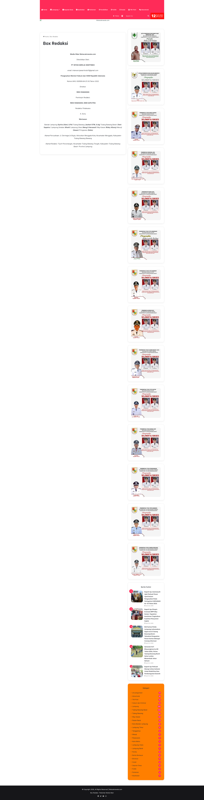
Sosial (123, 10)
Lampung (55, 10)
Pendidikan (104, 10)
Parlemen (92, 10)
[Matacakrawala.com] (47, 3)
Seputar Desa (68, 10)
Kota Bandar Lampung (140, 724)
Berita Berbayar (137, 755)
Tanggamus (136, 731)
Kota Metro (136, 741)
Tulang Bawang (137, 713)
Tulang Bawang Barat (139, 710)
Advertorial (145, 10)
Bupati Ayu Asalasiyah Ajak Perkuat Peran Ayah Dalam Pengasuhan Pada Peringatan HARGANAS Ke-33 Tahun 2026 (152, 597)
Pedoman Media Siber (106, 793)
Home (45, 10)
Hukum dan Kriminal (139, 703)
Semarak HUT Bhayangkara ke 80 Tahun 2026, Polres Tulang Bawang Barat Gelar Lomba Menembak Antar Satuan (152, 653)
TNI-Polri (133, 10)
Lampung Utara (137, 745)
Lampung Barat (137, 748)
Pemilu (134, 752)
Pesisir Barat (136, 720)
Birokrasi (135, 759)
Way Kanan (136, 717)
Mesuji (134, 734)
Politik (114, 10)
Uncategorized (137, 693)
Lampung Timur (137, 727)
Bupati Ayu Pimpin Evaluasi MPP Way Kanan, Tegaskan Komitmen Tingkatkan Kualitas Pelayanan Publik (152, 615)
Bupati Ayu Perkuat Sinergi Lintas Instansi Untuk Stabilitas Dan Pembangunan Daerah (152, 670)
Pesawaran (136, 738)
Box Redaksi (94, 793)
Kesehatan (81, 10)
